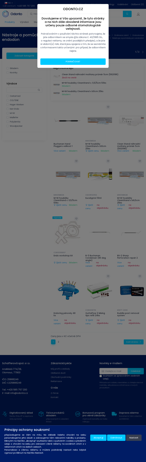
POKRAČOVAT (73, 61)
